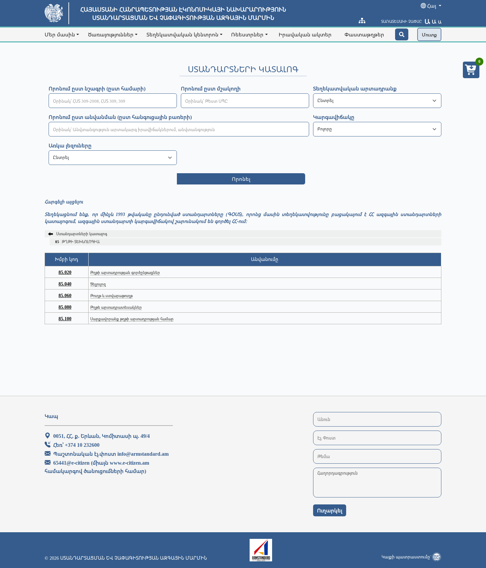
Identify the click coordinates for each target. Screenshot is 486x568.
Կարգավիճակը (333, 117)
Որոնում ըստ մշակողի (211, 88)
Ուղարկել (329, 510)
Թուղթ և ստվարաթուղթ (111, 295)
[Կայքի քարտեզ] (362, 20)
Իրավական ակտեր (305, 34)
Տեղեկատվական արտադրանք (355, 88)
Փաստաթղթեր (364, 34)
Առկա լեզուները (70, 145)
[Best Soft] (436, 556)
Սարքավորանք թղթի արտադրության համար (132, 318)
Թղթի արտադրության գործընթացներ (125, 272)
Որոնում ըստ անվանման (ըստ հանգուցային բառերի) (120, 117)
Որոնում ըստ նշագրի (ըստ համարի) (97, 88)
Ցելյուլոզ (98, 284)
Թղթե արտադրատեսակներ (116, 307)
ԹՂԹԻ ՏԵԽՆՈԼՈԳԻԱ (77, 241)
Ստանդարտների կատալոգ (81, 233)
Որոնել (241, 178)
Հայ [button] (431, 5)
